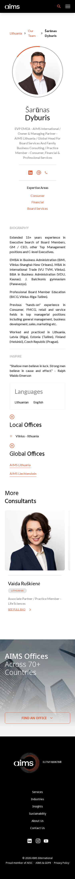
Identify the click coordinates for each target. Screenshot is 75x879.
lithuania (16, 33)
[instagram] (46, 841)
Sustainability (37, 813)
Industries (37, 799)
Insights (37, 806)
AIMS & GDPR (43, 863)
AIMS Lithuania (20, 465)
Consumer (38, 195)
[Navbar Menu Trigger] (67, 6)
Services (37, 792)
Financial (37, 202)
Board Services (37, 208)
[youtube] (38, 840)
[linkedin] (29, 841)
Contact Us (37, 828)
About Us (38, 821)
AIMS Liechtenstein (23, 473)
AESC (30, 863)
